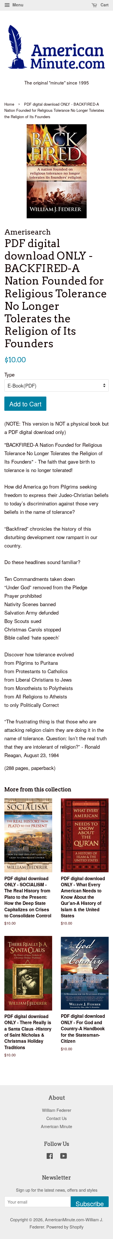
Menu (17, 5)
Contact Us (56, 1118)
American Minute (56, 1126)
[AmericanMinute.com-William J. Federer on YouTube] (63, 1157)
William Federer (56, 1110)
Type (9, 374)
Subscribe (90, 1203)
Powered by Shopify (64, 1227)
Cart (104, 5)
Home (9, 104)
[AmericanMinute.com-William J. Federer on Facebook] (49, 1157)
